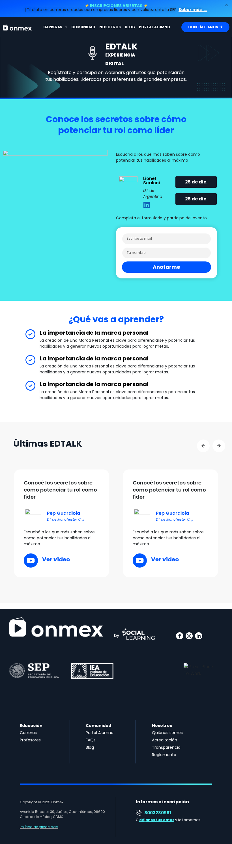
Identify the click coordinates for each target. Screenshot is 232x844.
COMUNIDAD (83, 27)
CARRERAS (52, 27)
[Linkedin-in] (198, 636)
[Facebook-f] (179, 636)
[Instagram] (189, 636)
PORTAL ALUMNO (154, 27)
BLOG (130, 27)
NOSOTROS (110, 27)
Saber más (191, 9)
